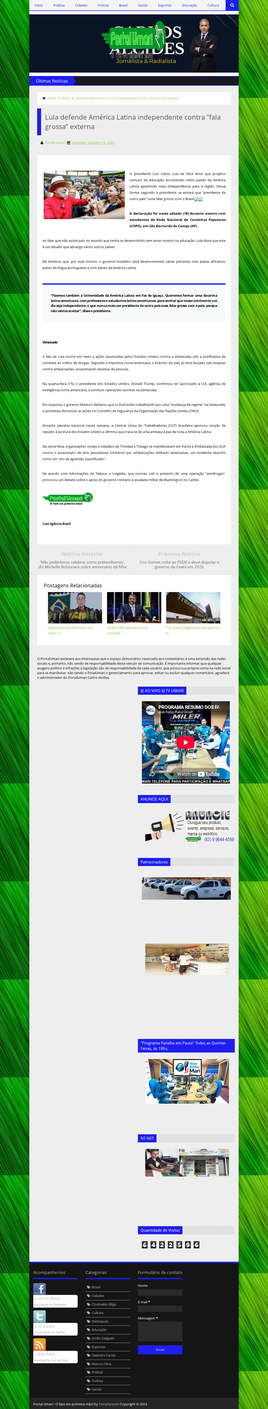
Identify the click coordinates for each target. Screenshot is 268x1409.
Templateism (109, 1404)
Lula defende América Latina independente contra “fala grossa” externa (127, 98)
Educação (189, 5)
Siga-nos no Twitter (38, 1326)
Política (59, 5)
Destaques (100, 1321)
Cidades (81, 5)
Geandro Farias (103, 1355)
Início (39, 5)
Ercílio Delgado (103, 1338)
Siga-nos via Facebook (41, 1298)
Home (51, 98)
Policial (103, 5)
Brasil (123, 5)
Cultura (213, 5)
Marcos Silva (101, 1363)
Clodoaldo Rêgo (104, 1304)
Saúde (143, 5)
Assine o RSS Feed (38, 1354)
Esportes (165, 5)
